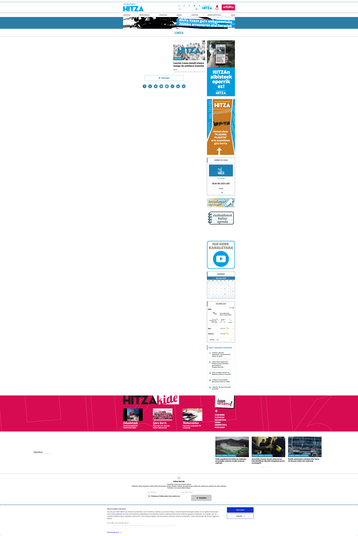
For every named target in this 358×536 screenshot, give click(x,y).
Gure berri (219, 415)
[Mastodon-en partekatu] (156, 86)
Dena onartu (240, 510)
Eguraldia (221, 304)
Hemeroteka (221, 425)
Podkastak (163, 15)
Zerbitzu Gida (221, 160)
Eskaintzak (220, 420)
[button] (223, 339)
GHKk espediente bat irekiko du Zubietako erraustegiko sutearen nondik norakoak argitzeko (230, 461)
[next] (228, 278)
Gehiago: (212, 340)
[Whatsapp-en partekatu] (172, 86)
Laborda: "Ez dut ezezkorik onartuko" (221, 388)
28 (225, 294)
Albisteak (126, 15)
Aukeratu (239, 516)
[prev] (213, 278)
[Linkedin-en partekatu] (178, 86)
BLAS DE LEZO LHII (221, 183)
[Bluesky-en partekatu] (161, 86)
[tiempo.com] (233, 307)
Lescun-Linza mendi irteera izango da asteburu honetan (188, 64)
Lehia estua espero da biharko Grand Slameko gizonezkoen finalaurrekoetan (220, 364)
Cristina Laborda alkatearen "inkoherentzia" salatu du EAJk (221, 354)
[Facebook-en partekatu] (144, 86)
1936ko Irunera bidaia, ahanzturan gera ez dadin (221, 381)
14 (225, 288)
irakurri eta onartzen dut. (165, 496)
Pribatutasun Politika (157, 496)
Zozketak (194, 15)
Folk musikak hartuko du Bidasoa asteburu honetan (221, 373)
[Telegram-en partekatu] (167, 86)
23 (233, 291)
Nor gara (220, 427)
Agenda (179, 15)
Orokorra (177, 59)
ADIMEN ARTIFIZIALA (214, 15)
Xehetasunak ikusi (113, 532)
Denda (218, 422)
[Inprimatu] (184, 86)
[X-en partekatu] (150, 86)
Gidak (233, 15)
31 (226, 283)
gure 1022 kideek (118, 512)
